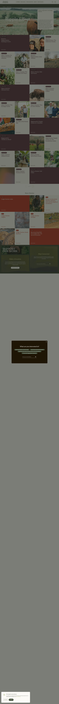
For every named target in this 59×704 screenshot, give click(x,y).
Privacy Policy (18, 696)
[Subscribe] (35, 357)
